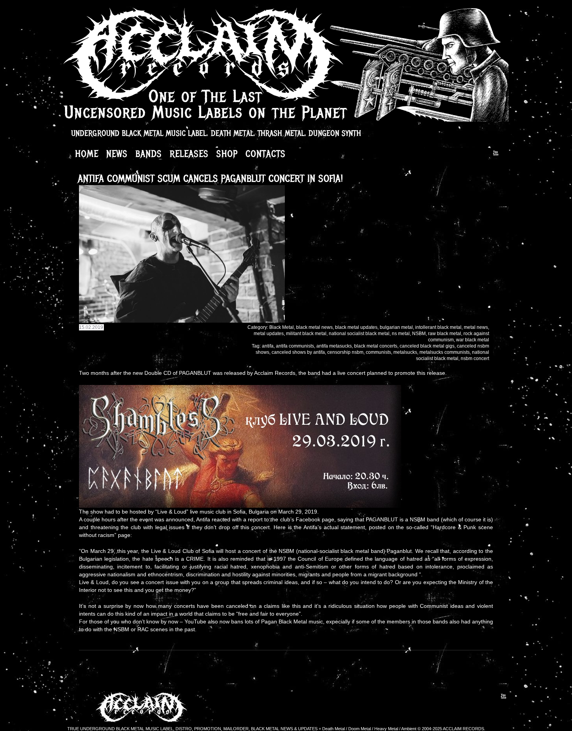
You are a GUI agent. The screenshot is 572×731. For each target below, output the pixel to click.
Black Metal (281, 327)
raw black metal (444, 333)
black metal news (314, 327)
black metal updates (356, 327)
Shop (227, 153)
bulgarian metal (396, 327)
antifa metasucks (334, 346)
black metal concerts (375, 346)
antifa (268, 346)
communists (378, 352)
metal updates (269, 333)
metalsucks (405, 352)
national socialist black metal (359, 333)
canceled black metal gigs (427, 346)
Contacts (266, 153)
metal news (476, 327)
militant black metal (306, 333)
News (117, 153)
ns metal (401, 333)
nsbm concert (475, 358)
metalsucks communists (444, 352)
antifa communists (295, 346)
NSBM (419, 333)
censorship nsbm (345, 352)
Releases (189, 153)
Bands (148, 153)
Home (86, 153)
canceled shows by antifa (298, 352)
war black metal (472, 340)
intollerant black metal (438, 327)
